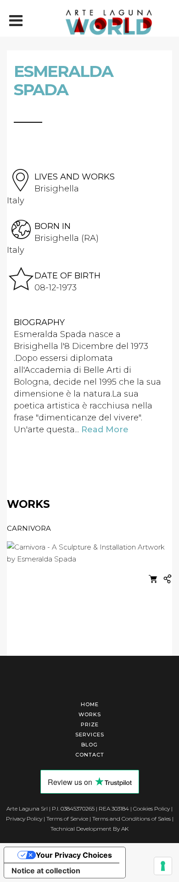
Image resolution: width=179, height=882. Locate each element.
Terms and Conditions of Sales (131, 818)
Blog (89, 744)
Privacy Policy (24, 818)
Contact (89, 754)
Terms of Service (67, 818)
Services (89, 734)
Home (90, 704)
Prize (90, 724)
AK (125, 828)
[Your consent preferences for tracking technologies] (163, 866)
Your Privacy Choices (74, 855)
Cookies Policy (151, 808)
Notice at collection (45, 870)
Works (89, 714)
